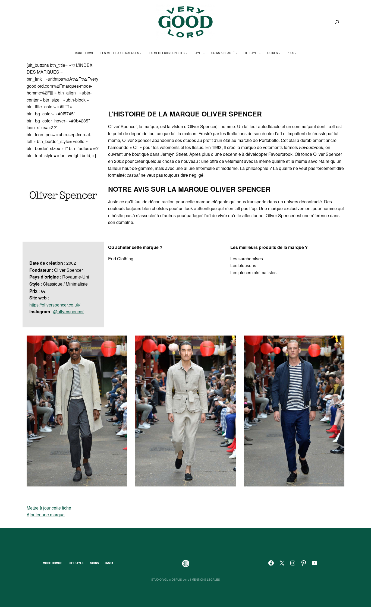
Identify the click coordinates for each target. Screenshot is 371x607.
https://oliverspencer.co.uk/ (54, 305)
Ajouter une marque (46, 514)
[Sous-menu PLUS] (295, 53)
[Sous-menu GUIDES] (279, 53)
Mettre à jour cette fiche (49, 508)
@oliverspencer (68, 311)
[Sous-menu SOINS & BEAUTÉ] (236, 53)
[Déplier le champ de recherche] (337, 22)
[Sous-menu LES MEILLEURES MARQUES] (140, 53)
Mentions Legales (206, 579)
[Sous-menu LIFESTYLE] (260, 53)
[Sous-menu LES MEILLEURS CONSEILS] (186, 53)
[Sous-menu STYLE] (204, 53)
